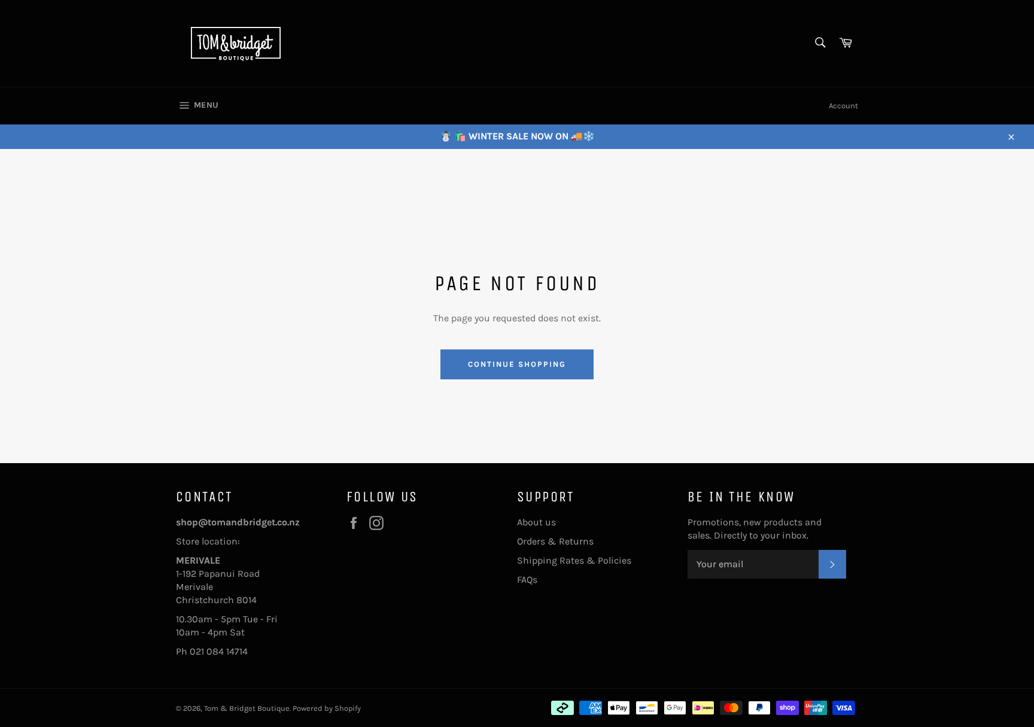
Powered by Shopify (327, 708)
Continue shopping (516, 364)
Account (843, 105)
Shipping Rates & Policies (574, 560)
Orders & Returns (555, 541)
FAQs (527, 579)
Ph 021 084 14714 (212, 651)
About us (536, 522)
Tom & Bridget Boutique (247, 708)
